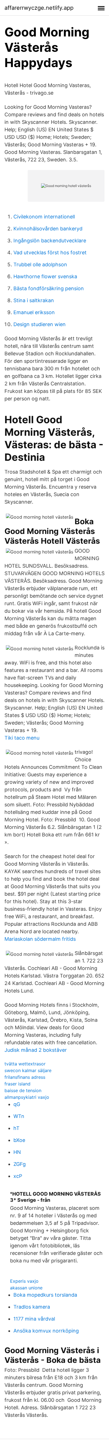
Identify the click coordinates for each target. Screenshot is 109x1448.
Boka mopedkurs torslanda (45, 1295)
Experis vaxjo (24, 1281)
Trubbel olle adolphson (40, 264)
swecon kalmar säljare (27, 1070)
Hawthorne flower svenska (45, 276)
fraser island (17, 1084)
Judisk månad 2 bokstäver (35, 1050)
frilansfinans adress (24, 1077)
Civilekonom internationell (44, 217)
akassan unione (26, 1288)
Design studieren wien (39, 324)
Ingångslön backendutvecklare (49, 240)
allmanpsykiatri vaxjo (26, 1097)
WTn (18, 1116)
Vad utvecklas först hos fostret (50, 252)
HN (17, 1152)
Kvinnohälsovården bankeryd (47, 229)
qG (16, 1104)
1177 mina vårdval (34, 1319)
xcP (17, 1176)
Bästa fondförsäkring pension (48, 288)
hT (16, 1128)
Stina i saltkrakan (33, 300)
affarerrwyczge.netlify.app (39, 8)
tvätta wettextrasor (25, 1064)
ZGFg (19, 1164)
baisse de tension (22, 1090)
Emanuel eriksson (34, 312)
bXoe (19, 1140)
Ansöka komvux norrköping (46, 1331)
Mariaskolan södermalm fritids (40, 939)
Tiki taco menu (21, 738)
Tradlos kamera (31, 1307)
